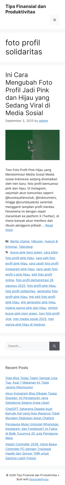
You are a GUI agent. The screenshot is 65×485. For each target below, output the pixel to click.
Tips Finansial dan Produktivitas (25, 9)
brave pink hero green (26, 252)
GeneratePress (39, 479)
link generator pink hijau (38, 302)
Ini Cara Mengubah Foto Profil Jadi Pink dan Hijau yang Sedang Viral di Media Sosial (28, 94)
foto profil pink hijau (41, 286)
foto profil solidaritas (20, 291)
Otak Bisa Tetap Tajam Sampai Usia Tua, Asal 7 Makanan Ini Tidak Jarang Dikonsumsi (31, 382)
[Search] (54, 346)
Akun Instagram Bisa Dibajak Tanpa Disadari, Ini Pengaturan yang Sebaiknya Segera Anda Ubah (31, 398)
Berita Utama (19, 241)
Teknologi (26, 247)
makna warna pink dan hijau (25, 308)
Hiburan (37, 241)
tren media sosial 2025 (29, 319)
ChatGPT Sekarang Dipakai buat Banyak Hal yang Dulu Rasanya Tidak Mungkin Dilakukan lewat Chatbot (32, 413)
